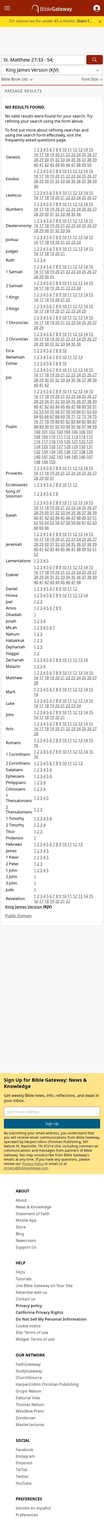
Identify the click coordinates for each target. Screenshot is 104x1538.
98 (89, 426)
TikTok (22, 1469)
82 (68, 421)
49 (84, 164)
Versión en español (33, 1508)
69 (62, 416)
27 (94, 154)
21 (62, 154)
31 (52, 159)
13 (80, 149)
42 (47, 164)
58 (68, 411)
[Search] (94, 59)
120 (67, 441)
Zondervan (26, 1417)
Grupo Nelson (28, 1391)
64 (36, 416)
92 (57, 426)
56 (57, 411)
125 (44, 446)
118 (52, 441)
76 (36, 421)
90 (47, 426)
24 (78, 154)
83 (73, 421)
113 (74, 436)
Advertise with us (31, 1292)
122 (82, 441)
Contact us (25, 1299)
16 (36, 154)
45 (62, 164)
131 (89, 446)
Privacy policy (29, 1305)
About (21, 1200)
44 (57, 164)
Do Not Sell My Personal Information (51, 1319)
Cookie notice (28, 1326)
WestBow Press (30, 1411)
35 (73, 159)
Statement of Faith (33, 1213)
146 (82, 456)
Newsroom (26, 1240)
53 (41, 411)
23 (73, 154)
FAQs (20, 1272)
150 (52, 461)
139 (89, 451)
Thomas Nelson (30, 1404)
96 (78, 426)
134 (52, 451)
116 (37, 441)
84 (78, 421)
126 (52, 446)
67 (52, 416)
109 (44, 436)
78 (47, 421)
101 (44, 431)
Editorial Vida (28, 1397)
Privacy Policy (33, 1163)
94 (68, 426)
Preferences (27, 1514)
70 (68, 416)
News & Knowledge (33, 1207)
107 (89, 431)
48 (78, 164)
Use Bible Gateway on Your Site (44, 1285)
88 (36, 426)
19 (52, 154)
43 (52, 164)
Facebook (24, 1449)
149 (44, 461)
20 (57, 154)
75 (94, 416)
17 (41, 154)
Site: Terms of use (32, 1332)
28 (36, 159)
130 (82, 446)
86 (89, 421)
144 (67, 456)
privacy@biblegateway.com (26, 1168)
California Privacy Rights (39, 1312)
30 (47, 159)
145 (74, 456)
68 (57, 416)
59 (73, 411)
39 (94, 159)
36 (78, 159)
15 (91, 149)
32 (57, 159)
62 (89, 411)
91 (52, 426)
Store (21, 1227)
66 (47, 416)
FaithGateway (28, 1364)
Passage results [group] (23, 91)
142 (52, 456)
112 (67, 436)
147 (89, 456)
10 (64, 149)
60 (78, 411)
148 (37, 461)
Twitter (22, 1476)
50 (89, 164)
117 (44, 441)
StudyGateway (29, 1371)
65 (41, 416)
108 (37, 436)
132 (37, 451)
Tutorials (24, 1279)
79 (52, 421)
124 (37, 446)
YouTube (23, 1483)
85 (84, 421)
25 (84, 154)
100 (37, 431)
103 (59, 431)
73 (84, 416)
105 (74, 431)
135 (59, 451)
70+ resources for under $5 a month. (52, 21)
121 (74, 441)
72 (78, 416)
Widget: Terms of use (35, 1339)
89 (41, 426)
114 (82, 436)
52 (36, 411)
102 (52, 431)
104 (67, 431)
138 (82, 451)
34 (68, 159)
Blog (20, 1233)
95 (73, 426)
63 (94, 411)
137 (74, 451)
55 (52, 411)
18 (47, 154)
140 (37, 456)
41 (41, 164)
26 (89, 154)
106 (82, 431)
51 (94, 406)
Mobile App (26, 1220)
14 (85, 149)
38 (89, 159)
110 (52, 436)
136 (67, 451)
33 (62, 159)
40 (36, 164)
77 (41, 421)
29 (41, 159)
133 (44, 451)
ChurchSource (29, 1377)
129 (74, 446)
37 (84, 159)
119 (59, 441)
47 (73, 164)
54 (47, 411)
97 (84, 426)
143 (59, 456)
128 (67, 446)
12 (75, 149)
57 (62, 411)
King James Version (23, 906)
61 (84, 411)
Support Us (26, 1247)
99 (94, 426)
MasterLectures (30, 1424)
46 (68, 164)
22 (68, 154)
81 (62, 421)
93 (62, 426)
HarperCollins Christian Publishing (47, 1384)
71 (73, 416)
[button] (96, 8)
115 (89, 436)
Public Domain (18, 915)
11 (69, 149)
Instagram (25, 1456)
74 (89, 416)
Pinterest (24, 1463)
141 (44, 456)
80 (57, 421)
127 (59, 446)
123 (89, 441)
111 (59, 436)
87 (94, 421)
